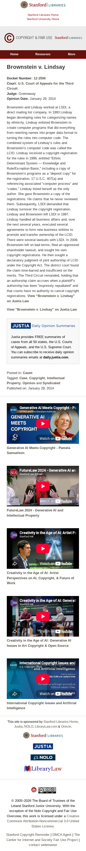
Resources (42, 54)
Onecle (66, 726)
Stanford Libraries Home (43, 14)
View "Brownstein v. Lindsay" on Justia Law (42, 309)
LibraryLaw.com (46, 726)
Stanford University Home (43, 19)
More (71, 54)
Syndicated (51, 383)
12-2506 (40, 78)
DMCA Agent (61, 835)
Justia (18, 726)
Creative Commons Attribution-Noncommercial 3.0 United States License (43, 821)
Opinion (29, 383)
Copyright (37, 378)
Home (14, 54)
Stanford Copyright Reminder (28, 835)
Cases (27, 373)
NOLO (28, 726)
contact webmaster (43, 845)
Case (23, 378)
